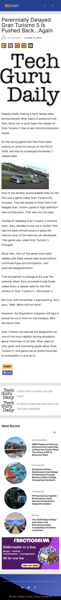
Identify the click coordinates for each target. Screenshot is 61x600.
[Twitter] (28, 587)
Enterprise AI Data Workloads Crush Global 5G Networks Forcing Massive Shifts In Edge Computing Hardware (45, 474)
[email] (30, 45)
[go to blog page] (54, 432)
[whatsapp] (10, 45)
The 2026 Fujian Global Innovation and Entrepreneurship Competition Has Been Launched (44, 525)
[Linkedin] (22, 587)
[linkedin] (23, 45)
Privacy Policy (33, 596)
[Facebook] (35, 587)
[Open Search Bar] (45, 5)
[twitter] (17, 45)
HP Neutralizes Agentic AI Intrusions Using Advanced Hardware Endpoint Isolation (44, 499)
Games (7, 366)
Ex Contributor (14, 37)
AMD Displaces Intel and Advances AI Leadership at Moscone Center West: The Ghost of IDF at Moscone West (45, 449)
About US (47, 596)
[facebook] (3, 45)
